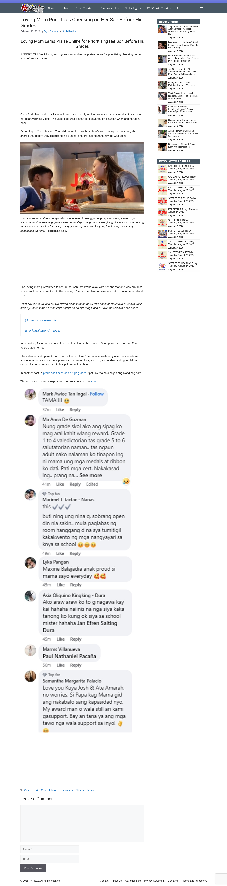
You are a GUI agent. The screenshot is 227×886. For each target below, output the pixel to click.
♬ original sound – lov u (42, 330)
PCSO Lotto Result (157, 8)
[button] (178, 8)
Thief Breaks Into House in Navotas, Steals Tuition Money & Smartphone (183, 96)
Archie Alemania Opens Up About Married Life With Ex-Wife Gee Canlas (183, 133)
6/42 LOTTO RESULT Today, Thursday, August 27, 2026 (182, 178)
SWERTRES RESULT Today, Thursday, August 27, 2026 (182, 199)
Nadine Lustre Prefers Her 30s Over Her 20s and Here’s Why (182, 121)
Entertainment (108, 8)
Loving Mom (39, 790)
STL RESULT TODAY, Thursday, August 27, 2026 (181, 221)
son (92, 790)
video (93, 381)
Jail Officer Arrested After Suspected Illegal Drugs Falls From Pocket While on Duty (182, 72)
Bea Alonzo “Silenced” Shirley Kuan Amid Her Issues (182, 145)
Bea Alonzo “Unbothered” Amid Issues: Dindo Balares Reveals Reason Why (183, 45)
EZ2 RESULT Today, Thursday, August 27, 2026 (183, 210)
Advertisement (133, 880)
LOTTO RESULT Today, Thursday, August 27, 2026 (181, 232)
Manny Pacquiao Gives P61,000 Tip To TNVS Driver (182, 83)
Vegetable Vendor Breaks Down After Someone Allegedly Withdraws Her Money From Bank (183, 30)
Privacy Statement (154, 880)
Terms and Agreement (195, 880)
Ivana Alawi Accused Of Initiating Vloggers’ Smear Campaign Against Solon (180, 109)
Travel (67, 8)
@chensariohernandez (41, 320)
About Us (117, 880)
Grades (28, 790)
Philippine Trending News (61, 790)
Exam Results (83, 8)
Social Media (69, 31)
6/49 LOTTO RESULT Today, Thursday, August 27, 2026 (182, 167)
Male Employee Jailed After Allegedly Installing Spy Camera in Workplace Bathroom (183, 58)
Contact (104, 880)
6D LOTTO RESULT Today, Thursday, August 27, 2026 (181, 189)
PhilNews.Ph (82, 790)
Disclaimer (173, 880)
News (51, 8)
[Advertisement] (82, 88)
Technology (131, 8)
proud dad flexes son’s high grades (64, 373)
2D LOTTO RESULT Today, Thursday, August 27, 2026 (181, 253)
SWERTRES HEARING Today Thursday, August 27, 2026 (182, 264)
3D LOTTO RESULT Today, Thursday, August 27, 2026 (181, 243)
